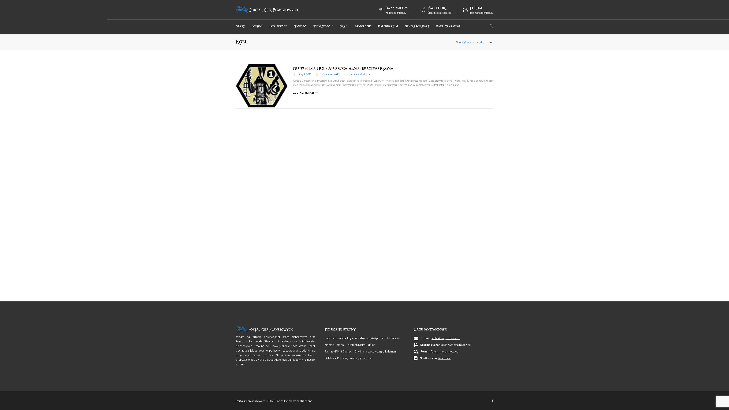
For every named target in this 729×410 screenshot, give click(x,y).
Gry (342, 26)
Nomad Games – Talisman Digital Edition (350, 344)
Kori (360, 74)
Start (240, 26)
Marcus (366, 74)
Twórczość (321, 26)
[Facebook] (492, 401)
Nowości (300, 26)
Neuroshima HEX (331, 74)
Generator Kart (417, 26)
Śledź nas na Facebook (439, 12)
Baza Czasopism (448, 26)
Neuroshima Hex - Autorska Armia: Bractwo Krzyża (343, 68)
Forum (257, 26)
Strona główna (463, 42)
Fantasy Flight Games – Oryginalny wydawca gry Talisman (360, 351)
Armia (353, 74)
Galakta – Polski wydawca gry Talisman (349, 358)
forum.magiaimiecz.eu (481, 12)
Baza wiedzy (278, 26)
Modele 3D (363, 26)
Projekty (480, 42)
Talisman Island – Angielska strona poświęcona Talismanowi (362, 338)
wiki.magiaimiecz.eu (396, 12)
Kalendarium (388, 26)
